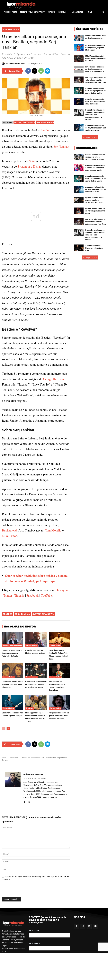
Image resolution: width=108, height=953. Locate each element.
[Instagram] (29, 802)
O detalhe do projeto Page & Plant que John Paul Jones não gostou (12, 684)
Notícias (29, 708)
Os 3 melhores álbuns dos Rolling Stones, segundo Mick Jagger (95, 47)
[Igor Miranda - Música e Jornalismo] (21, 5)
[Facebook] (28, 71)
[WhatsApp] (41, 71)
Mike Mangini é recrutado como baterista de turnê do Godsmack (95, 58)
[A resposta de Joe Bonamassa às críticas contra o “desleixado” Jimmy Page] (59, 670)
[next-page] (8, 728)
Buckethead (9, 530)
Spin (32, 161)
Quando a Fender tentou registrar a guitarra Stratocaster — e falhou (94, 200)
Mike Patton (9, 536)
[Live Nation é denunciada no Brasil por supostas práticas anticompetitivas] (79, 69)
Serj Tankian (29, 122)
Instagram (63, 590)
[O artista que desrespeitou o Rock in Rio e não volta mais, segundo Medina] (79, 167)
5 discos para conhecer (12, 645)
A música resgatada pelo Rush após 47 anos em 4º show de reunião (95, 101)
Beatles (17, 122)
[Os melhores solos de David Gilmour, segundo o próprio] (12, 702)
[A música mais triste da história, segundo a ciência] (36, 639)
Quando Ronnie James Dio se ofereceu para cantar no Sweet (95, 211)
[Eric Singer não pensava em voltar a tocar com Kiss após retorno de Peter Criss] (79, 80)
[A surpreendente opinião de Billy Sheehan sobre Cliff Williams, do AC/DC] (79, 127)
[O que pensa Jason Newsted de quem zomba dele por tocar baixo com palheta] (36, 670)
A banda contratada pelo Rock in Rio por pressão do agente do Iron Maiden (95, 90)
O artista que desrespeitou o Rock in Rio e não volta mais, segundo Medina (95, 167)
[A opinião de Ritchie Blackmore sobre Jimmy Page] (79, 247)
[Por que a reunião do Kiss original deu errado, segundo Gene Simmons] (79, 157)
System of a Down (45, 122)
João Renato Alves (17, 63)
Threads (19, 595)
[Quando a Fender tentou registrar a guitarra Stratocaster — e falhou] (79, 200)
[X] (34, 71)
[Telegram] (47, 71)
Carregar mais (89, 137)
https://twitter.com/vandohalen (34, 778)
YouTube (46, 595)
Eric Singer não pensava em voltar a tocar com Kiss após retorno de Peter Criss (95, 80)
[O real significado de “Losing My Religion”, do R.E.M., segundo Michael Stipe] (59, 639)
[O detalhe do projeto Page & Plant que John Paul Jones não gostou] (12, 670)
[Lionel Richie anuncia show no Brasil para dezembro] (79, 38)
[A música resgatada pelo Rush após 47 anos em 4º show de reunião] (79, 101)
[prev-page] (3, 728)
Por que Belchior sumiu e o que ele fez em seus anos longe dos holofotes (59, 716)
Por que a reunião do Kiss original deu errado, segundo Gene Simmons (95, 157)
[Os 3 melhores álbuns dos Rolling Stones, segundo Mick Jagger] (79, 47)
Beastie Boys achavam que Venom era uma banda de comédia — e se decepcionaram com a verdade (95, 114)
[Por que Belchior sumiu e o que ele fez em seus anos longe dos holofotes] (59, 702)
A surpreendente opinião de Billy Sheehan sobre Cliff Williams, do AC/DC (95, 128)
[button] (102, 12)
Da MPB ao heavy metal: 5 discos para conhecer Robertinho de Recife (12, 653)
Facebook (33, 595)
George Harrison (53, 379)
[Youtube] (95, 926)
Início (4, 757)
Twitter (7, 595)
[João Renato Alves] (4, 63)
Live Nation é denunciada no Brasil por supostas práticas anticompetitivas (94, 69)
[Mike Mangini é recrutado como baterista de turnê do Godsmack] (79, 58)
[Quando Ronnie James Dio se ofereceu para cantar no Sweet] (79, 211)
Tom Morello (53, 530)
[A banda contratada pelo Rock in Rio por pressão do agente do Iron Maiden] (79, 90)
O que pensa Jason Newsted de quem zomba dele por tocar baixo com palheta (36, 684)
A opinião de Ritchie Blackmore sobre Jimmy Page (94, 248)
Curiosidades (11, 29)
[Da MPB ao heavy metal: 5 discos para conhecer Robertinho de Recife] (12, 639)
